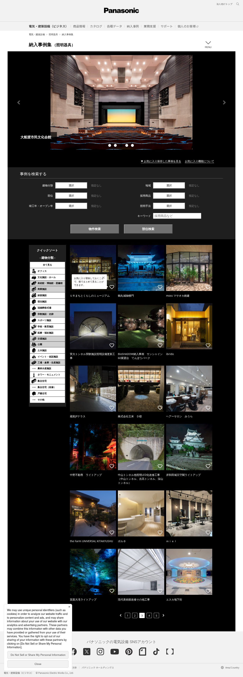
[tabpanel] (121, 102)
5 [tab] (133, 146)
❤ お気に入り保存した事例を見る (161, 161)
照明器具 (53, 34)
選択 (71, 185)
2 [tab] (116, 146)
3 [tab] (121, 146)
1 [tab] (110, 146)
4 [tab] (127, 146)
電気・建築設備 (37, 34)
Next (224, 102)
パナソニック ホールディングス (98, 667)
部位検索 (148, 229)
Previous (18, 102)
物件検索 (95, 229)
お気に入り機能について (199, 161)
